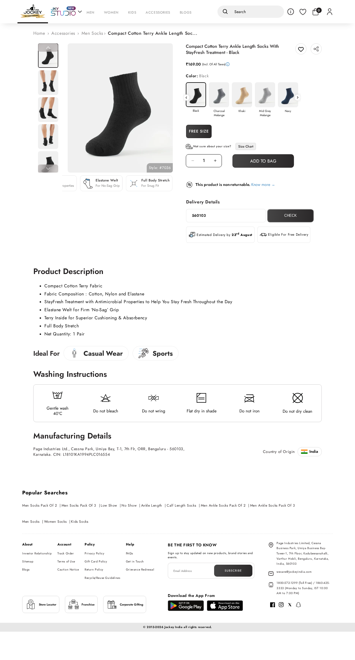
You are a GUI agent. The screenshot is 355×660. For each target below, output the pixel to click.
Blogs (26, 569)
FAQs (129, 553)
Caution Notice (68, 569)
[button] (92, 11)
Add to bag (263, 161)
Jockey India (173, 627)
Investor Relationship (37, 553)
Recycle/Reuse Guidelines (102, 578)
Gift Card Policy (96, 561)
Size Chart (245, 146)
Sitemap (27, 561)
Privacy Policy (94, 553)
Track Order (65, 553)
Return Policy (94, 569)
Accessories (63, 33)
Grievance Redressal (140, 569)
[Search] (224, 12)
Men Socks (92, 33)
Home (39, 33)
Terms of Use (66, 561)
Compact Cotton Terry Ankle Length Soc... (152, 33)
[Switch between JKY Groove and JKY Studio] (66, 11)
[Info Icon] (291, 12)
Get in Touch (135, 561)
